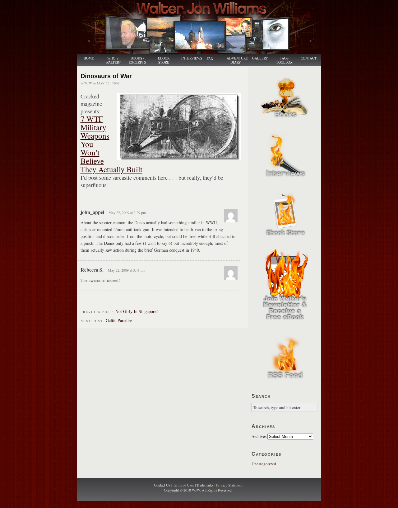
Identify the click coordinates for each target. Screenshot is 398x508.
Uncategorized (264, 464)
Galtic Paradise (119, 320)
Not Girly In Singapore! (136, 311)
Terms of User (184, 484)
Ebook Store (164, 60)
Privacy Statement (229, 484)
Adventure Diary (237, 60)
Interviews (188, 58)
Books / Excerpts (137, 60)
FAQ (210, 58)
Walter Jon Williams (203, 27)
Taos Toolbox (284, 60)
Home (89, 58)
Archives (259, 436)
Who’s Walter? (113, 60)
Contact (309, 58)
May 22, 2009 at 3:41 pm (126, 270)
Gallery (260, 58)
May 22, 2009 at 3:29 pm (127, 212)
